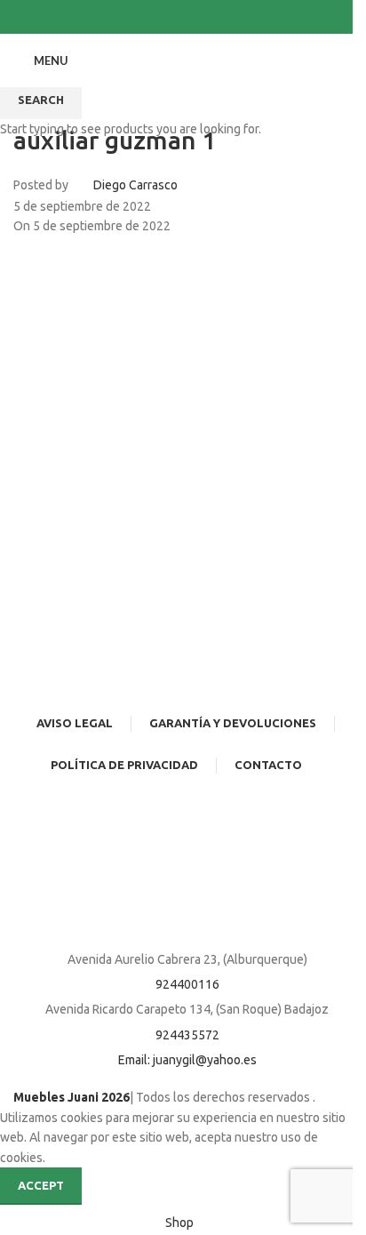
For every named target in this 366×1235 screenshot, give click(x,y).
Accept (41, 1185)
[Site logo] (176, 59)
